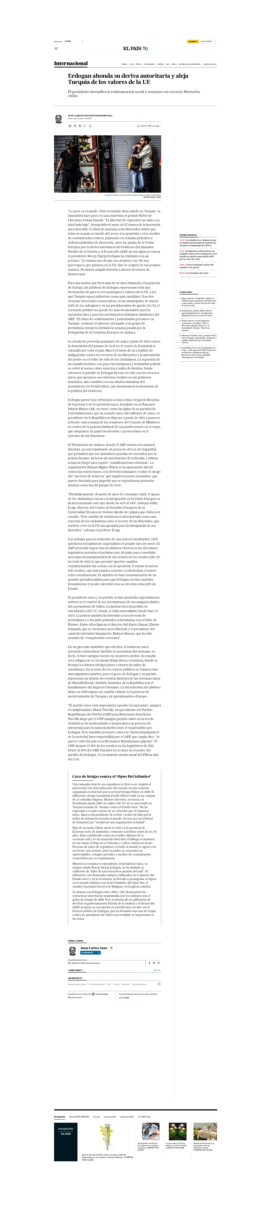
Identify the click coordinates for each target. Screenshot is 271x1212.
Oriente (161, 64)
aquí (127, 997)
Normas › (157, 970)
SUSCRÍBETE (193, 42)
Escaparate (59, 1117)
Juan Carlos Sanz (93, 948)
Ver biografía (87, 953)
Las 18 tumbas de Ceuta (197, 273)
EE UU (132, 64)
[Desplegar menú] (56, 48)
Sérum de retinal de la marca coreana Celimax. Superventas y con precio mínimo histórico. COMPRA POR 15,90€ (107, 1157)
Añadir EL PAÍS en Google (149, 126)
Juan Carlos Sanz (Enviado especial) (90, 115)
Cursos (96, 1117)
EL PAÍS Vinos (144, 1117)
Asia (167, 64)
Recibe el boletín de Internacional (86, 963)
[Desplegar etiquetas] (159, 984)
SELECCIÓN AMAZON (79, 1117)
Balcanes (125, 984)
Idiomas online (127, 1117)
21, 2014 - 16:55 (83, 119)
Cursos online (110, 1117)
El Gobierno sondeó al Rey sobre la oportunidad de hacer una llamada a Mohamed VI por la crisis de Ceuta (197, 313)
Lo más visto (186, 292)
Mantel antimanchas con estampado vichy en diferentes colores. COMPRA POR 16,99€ (204, 1146)
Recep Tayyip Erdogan (77, 984)
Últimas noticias (210, 64)
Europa (124, 64)
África (174, 64)
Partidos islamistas (97, 984)
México (139, 64)
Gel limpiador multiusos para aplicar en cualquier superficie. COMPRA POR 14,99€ (148, 1146)
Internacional (71, 63)
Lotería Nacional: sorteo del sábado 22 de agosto (197, 266)
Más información (75, 997)
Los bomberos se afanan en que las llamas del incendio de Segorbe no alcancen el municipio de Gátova (198, 243)
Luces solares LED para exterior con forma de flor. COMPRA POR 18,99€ (176, 1145)
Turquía (116, 984)
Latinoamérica (149, 64)
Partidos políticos (139, 984)
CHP (109, 984)
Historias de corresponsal (190, 64)
